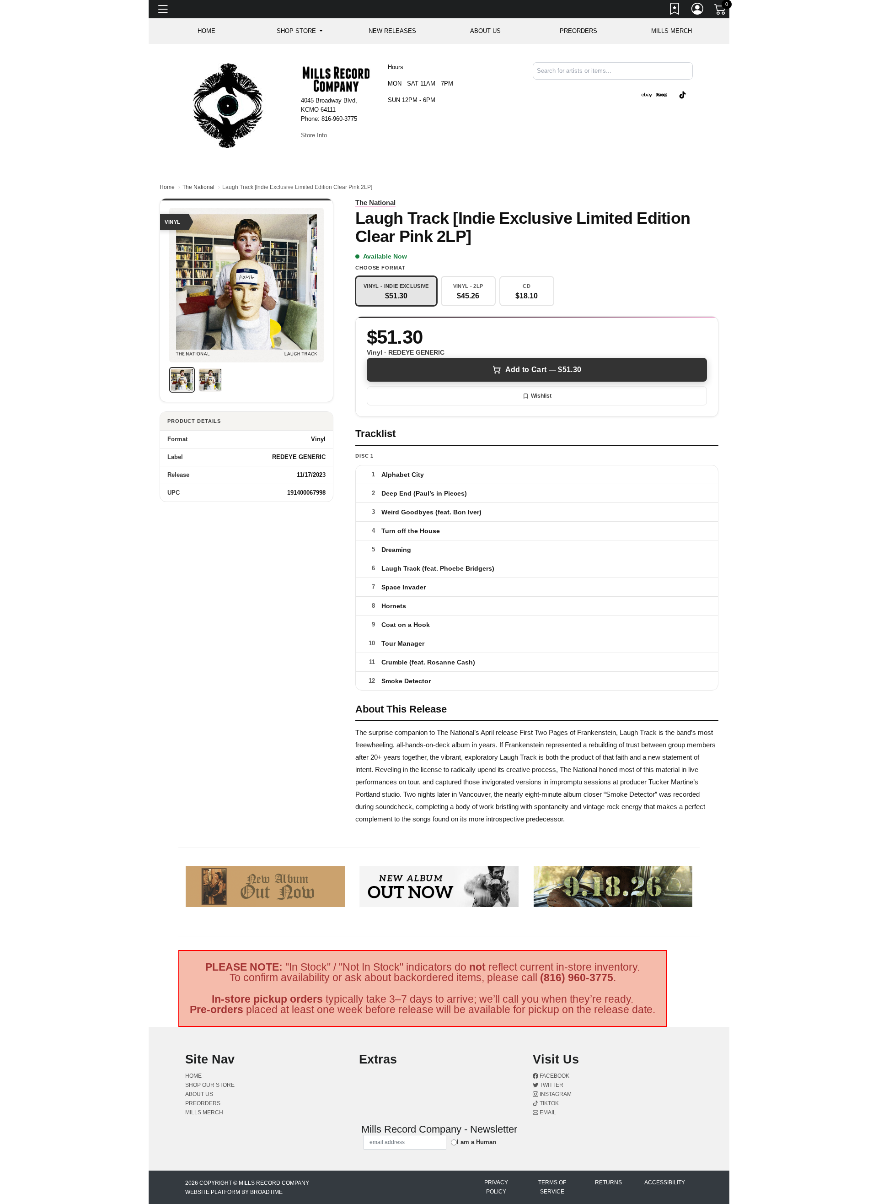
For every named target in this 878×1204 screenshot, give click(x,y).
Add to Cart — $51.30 (543, 369)
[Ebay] (646, 94)
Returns (608, 1182)
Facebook (553, 1076)
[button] (299, 31)
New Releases (392, 30)
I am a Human (476, 1142)
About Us (485, 30)
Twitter (550, 1085)
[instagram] (673, 87)
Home (167, 187)
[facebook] (669, 87)
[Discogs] (661, 94)
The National (198, 187)
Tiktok (548, 1103)
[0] (720, 11)
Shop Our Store (210, 1085)
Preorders (578, 30)
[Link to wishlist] (675, 10)
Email (547, 1112)
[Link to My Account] (697, 10)
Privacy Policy (496, 1187)
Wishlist (541, 396)
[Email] (692, 87)
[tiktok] (682, 94)
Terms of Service (552, 1187)
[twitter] (671, 87)
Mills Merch (671, 30)
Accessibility (664, 1182)
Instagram (555, 1094)
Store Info (314, 135)
